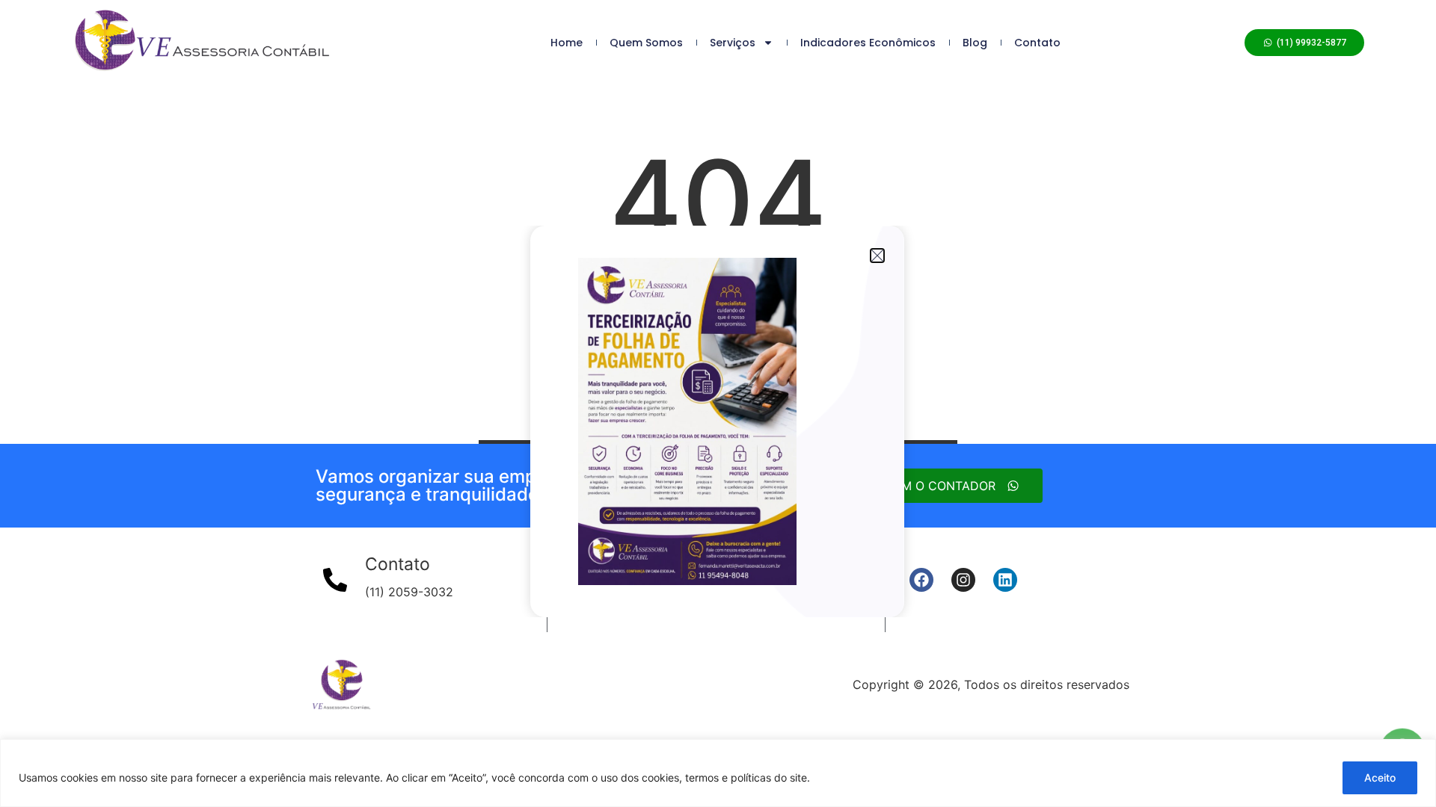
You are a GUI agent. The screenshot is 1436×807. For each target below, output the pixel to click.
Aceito (1380, 777)
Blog (975, 42)
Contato (1037, 42)
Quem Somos (646, 42)
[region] (718, 773)
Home (566, 42)
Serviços (732, 42)
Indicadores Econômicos (868, 42)
